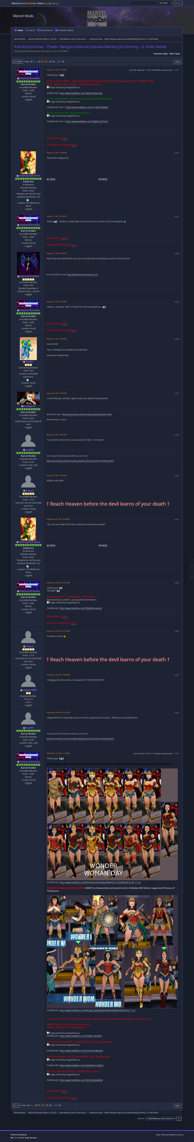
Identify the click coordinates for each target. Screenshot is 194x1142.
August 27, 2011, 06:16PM (57, 301)
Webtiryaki (23, 1135)
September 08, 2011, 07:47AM (58, 631)
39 (50, 61)
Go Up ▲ (180, 1134)
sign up (55, 3)
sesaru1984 (30, 690)
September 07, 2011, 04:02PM (58, 519)
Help (158, 1134)
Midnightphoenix (29, 175)
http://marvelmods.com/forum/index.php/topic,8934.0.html (87, 414)
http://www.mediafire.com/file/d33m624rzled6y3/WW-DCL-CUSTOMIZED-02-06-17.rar (100, 882)
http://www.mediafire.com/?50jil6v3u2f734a (87, 121)
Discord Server (46, 30)
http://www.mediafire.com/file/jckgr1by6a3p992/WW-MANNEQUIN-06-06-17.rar (97, 1010)
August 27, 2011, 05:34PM (57, 70)
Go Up (16, 1105)
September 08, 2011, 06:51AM (58, 582)
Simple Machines (31, 1138)
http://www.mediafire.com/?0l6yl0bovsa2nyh (81, 608)
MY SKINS (51, 179)
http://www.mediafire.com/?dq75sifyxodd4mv (81, 1080)
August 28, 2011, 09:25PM (57, 434)
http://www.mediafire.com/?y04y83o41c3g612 (82, 1065)
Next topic (174, 53)
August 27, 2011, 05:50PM (57, 253)
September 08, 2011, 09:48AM (58, 675)
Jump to (141, 1118)
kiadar (30, 361)
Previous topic (161, 53)
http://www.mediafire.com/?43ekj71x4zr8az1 (81, 1036)
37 (42, 61)
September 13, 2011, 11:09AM (58, 753)
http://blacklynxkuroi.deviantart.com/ (82, 274)
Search (32, 30)
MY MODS (103, 179)
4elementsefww (29, 276)
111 (59, 61)
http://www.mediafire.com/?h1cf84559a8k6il (87, 107)
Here (64, 138)
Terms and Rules (168, 1134)
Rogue (30, 490)
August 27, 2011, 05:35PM (57, 153)
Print (177, 62)
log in (46, 3)
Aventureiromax (30, 78)
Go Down (17, 61)
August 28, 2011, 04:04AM (57, 393)
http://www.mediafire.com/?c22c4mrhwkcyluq (81, 1050)
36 (39, 61)
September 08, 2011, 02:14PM (58, 712)
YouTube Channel (66, 30)
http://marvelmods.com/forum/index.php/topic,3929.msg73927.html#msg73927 (80, 461)
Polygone (29, 406)
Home (20, 30)
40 (53, 61)
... (36, 61)
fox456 (30, 450)
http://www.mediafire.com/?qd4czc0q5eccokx (81, 93)
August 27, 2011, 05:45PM (57, 216)
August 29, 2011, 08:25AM (57, 475)
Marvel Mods (23, 16)
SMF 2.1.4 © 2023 (17, 1138)
